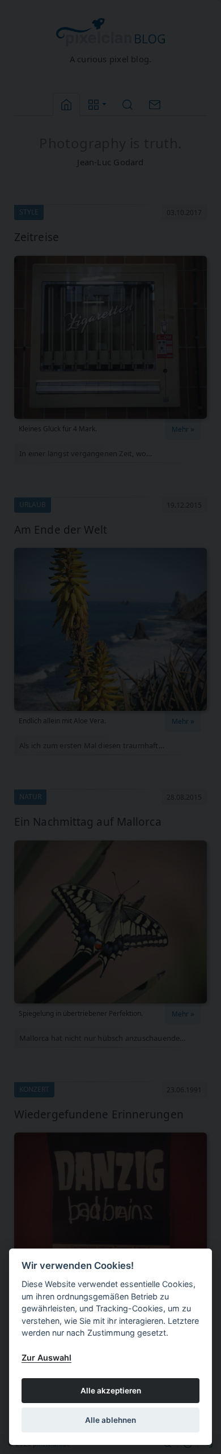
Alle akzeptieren (110, 1390)
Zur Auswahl (46, 1357)
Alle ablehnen (110, 1420)
